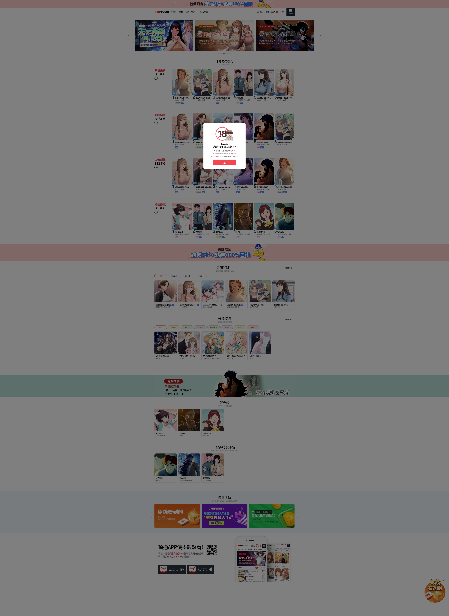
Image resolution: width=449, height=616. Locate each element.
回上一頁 (224, 144)
